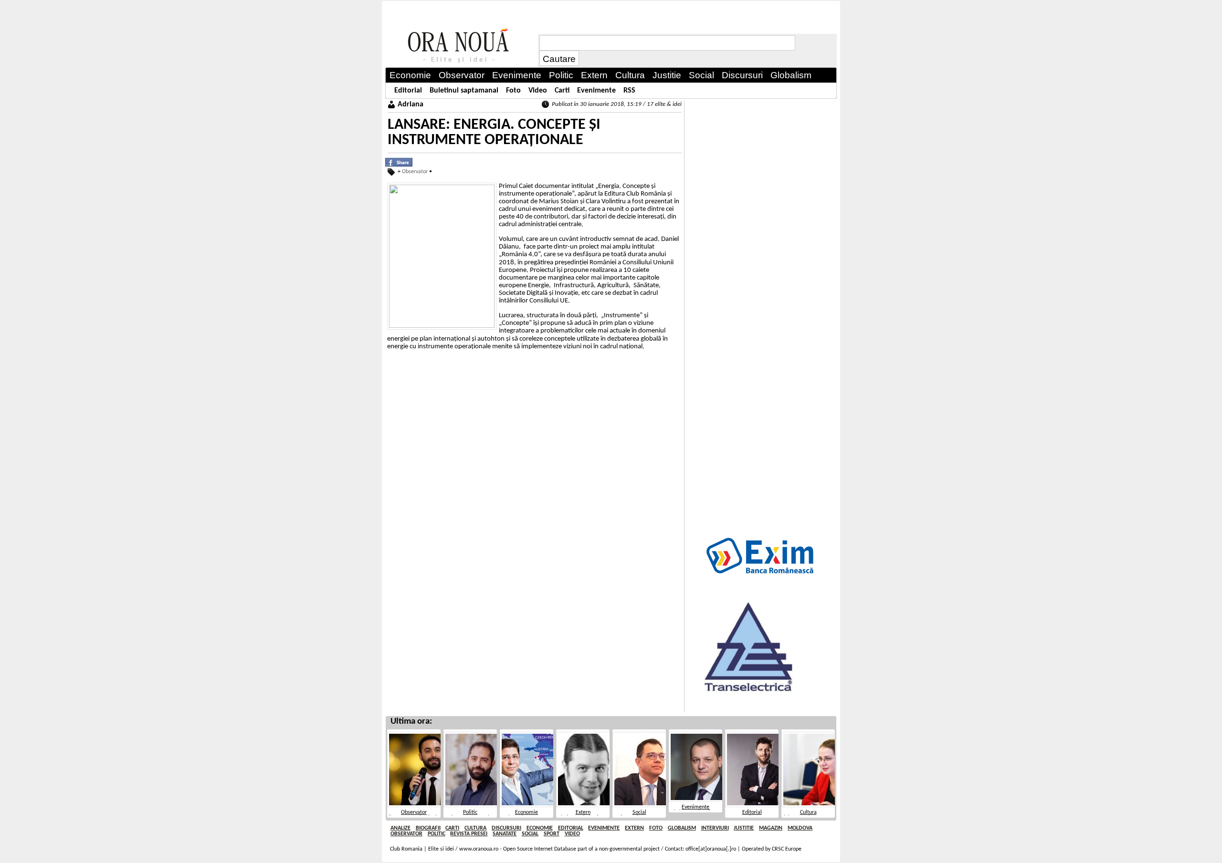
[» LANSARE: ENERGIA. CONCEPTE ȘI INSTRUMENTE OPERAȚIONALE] (461, 45)
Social (639, 812)
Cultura (808, 812)
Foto (656, 828)
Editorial (752, 812)
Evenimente (695, 807)
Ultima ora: (411, 721)
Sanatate (504, 834)
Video (572, 834)
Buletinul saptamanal (464, 90)
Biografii (428, 828)
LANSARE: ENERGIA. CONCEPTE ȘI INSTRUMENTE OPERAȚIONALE (494, 132)
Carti (452, 828)
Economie (526, 812)
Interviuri (715, 828)
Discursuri (506, 828)
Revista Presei (468, 834)
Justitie (744, 828)
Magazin (770, 828)
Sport (551, 834)
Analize (400, 828)
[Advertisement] (760, 244)
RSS (629, 90)
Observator (415, 172)
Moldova (800, 828)
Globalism (682, 828)
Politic (470, 812)
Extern (583, 812)
